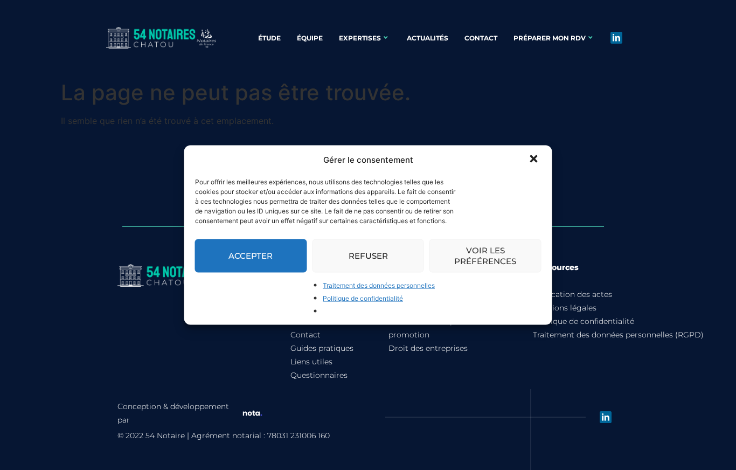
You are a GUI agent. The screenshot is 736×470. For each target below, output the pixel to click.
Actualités (427, 38)
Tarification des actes (572, 294)
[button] (535, 160)
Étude (269, 38)
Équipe (310, 38)
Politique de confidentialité (363, 298)
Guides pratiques (321, 348)
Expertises (360, 38)
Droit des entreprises (428, 348)
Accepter (250, 256)
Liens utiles (311, 362)
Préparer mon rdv (549, 38)
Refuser (368, 256)
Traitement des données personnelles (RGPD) (618, 335)
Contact (480, 38)
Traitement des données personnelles (379, 285)
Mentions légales (564, 308)
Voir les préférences (485, 255)
